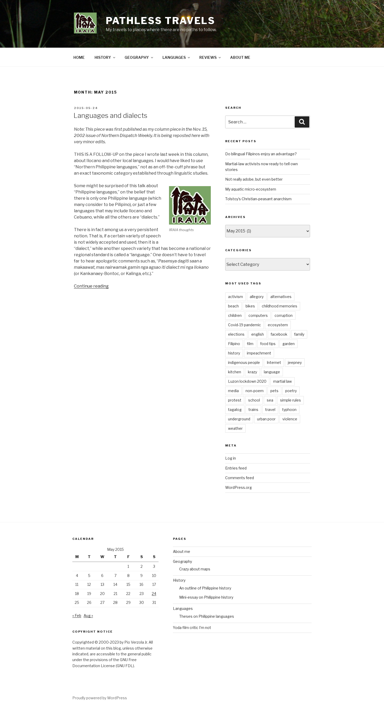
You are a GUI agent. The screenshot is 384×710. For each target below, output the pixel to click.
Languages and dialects (110, 115)
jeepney (295, 362)
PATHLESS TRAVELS (160, 20)
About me (181, 551)
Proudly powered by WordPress (99, 698)
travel (270, 409)
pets (274, 390)
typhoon (289, 409)
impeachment (259, 353)
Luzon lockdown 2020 (247, 381)
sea (270, 400)
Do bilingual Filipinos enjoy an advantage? (261, 154)
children (235, 315)
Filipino (234, 343)
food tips (268, 343)
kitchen (234, 372)
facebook (279, 334)
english (257, 334)
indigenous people (244, 362)
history (234, 353)
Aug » (88, 615)
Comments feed (239, 478)
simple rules (290, 400)
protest (234, 400)
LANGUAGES (174, 57)
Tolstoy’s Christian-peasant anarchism (258, 199)
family (299, 334)
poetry (291, 390)
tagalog (235, 409)
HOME (79, 57)
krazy (252, 372)
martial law (282, 381)
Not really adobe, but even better (254, 179)
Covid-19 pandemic (244, 325)
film (250, 343)
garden (288, 343)
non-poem (255, 390)
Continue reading (91, 286)
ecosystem (278, 325)
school (254, 400)
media (233, 390)
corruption (284, 315)
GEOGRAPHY (137, 57)
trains (253, 409)
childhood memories (279, 306)
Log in (230, 458)
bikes (250, 306)
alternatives (281, 296)
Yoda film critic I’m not (192, 627)
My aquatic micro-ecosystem (250, 189)
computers (258, 315)
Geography (182, 561)
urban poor (266, 419)
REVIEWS (208, 57)
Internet (274, 362)
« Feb (76, 615)
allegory (257, 296)
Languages (183, 608)
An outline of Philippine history (205, 588)
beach (233, 306)
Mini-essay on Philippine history (206, 597)
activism (235, 296)
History (179, 580)
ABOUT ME (240, 57)
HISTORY (103, 57)
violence (289, 419)
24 (154, 593)
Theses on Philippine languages (206, 616)
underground (239, 419)
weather (235, 428)
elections (236, 334)
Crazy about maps (194, 569)
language (272, 372)
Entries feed (236, 468)
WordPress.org (238, 487)
